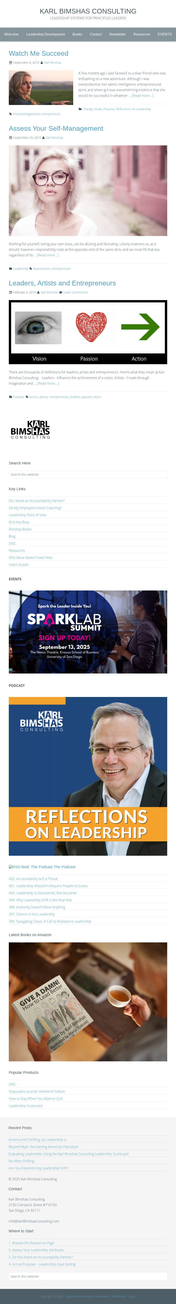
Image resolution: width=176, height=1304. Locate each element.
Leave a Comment (76, 292)
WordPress (119, 1296)
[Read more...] (142, 95)
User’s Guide (18, 564)
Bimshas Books (20, 529)
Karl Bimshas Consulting (88, 11)
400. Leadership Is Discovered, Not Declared (43, 893)
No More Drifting (21, 1161)
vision (97, 397)
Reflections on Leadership (133, 109)
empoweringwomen (26, 114)
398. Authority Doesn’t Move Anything (37, 907)
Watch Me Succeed (38, 53)
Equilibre (71, 1296)
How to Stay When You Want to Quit (36, 1098)
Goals (98, 109)
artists (43, 397)
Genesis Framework (96, 1296)
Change (88, 109)
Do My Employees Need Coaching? (35, 508)
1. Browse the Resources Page (31, 1243)
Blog (12, 536)
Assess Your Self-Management (56, 128)
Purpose (109, 109)
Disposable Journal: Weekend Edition (37, 1091)
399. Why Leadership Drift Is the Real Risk (40, 900)
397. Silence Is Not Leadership (32, 914)
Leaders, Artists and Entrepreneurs (62, 283)
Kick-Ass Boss (19, 522)
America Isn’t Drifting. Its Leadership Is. (38, 1139)
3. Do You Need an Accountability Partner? (41, 1257)
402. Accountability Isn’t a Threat (33, 878)
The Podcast (64, 867)
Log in (133, 1296)
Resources (17, 550)
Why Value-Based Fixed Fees (30, 557)
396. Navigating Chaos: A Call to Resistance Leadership (50, 921)
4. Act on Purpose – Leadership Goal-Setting (42, 1264)
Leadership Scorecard (25, 1105)
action (34, 397)
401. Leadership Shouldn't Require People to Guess (48, 885)
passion (87, 397)
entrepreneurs (51, 114)
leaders (75, 397)
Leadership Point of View (28, 515)
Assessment (41, 269)
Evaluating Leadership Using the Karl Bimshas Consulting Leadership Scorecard (69, 1153)
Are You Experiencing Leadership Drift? (38, 1168)
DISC (12, 543)
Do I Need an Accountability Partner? (37, 500)
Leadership (20, 269)
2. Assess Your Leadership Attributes (36, 1250)
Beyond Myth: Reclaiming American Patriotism (44, 1146)
